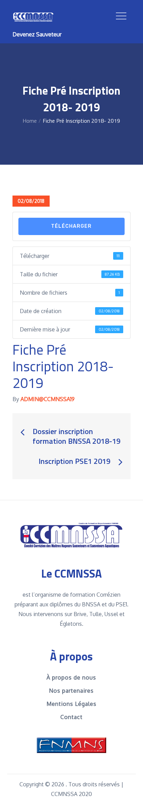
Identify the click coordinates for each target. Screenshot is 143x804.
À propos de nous (71, 677)
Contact (71, 717)
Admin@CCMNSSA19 (47, 399)
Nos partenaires (71, 690)
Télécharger (71, 226)
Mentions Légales (71, 703)
